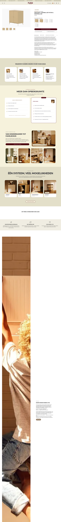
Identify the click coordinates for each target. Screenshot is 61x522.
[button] (36, 11)
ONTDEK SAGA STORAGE (17, 144)
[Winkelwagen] (58, 3)
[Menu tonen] (2, 3)
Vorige (2, 18)
